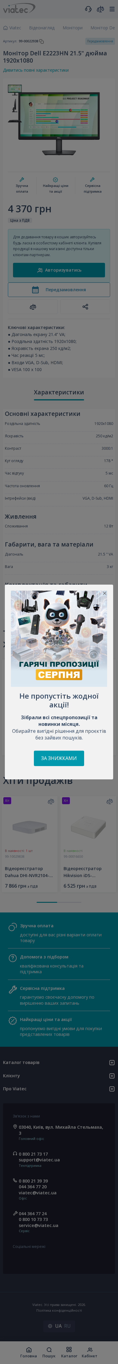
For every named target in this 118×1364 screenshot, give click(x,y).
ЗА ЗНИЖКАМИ (59, 758)
